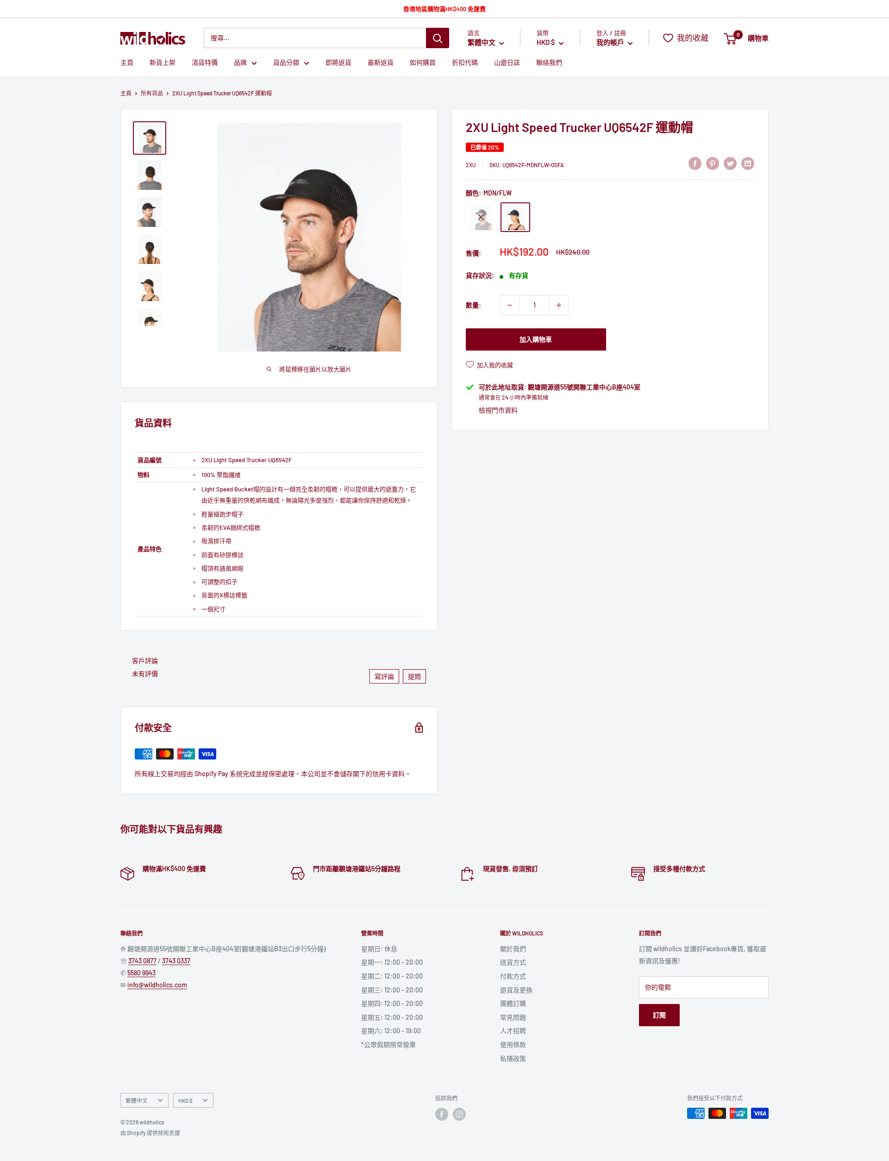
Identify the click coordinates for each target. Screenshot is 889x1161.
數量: (473, 305)
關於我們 (513, 949)
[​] (712, 163)
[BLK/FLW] (481, 217)
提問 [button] (414, 676)
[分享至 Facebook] (695, 163)
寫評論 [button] (384, 676)
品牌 (240, 63)
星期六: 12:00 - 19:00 (391, 1031)
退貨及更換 (516, 990)
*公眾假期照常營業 (388, 1044)
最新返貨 (381, 63)
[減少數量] (510, 305)
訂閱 (659, 1015)
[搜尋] (437, 38)
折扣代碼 (465, 63)
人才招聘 (513, 1031)
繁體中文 (136, 1100)
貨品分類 (286, 63)
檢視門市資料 (498, 410)
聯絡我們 (549, 63)
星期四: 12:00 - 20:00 (392, 1003)
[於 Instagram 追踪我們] (459, 1114)
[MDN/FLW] (515, 217)
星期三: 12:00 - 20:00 (392, 990)
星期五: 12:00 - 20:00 (392, 1017)
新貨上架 (162, 63)
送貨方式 (513, 962)
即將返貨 (338, 63)
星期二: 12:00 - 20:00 (392, 976)
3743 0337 (176, 961)
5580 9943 (141, 973)
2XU (471, 165)
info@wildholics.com (157, 985)
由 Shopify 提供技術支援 (150, 1133)
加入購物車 (536, 339)
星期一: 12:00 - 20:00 (392, 962)
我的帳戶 (611, 42)
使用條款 (513, 1044)
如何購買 (423, 63)
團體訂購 (513, 1003)
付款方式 (513, 976)
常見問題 (513, 1017)
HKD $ (185, 1100)
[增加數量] (559, 305)
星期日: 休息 (379, 949)
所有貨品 (152, 93)
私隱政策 (513, 1058)
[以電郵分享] (747, 163)
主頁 (126, 63)
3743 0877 (142, 961)
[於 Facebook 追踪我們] (441, 1114)
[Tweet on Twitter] (730, 163)
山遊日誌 (507, 63)
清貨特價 (205, 63)
